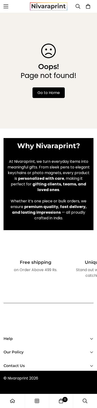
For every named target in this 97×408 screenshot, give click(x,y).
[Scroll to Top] (88, 383)
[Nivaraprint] (48, 6)
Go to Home (48, 92)
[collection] (37, 401)
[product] (12, 401)
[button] (88, 6)
